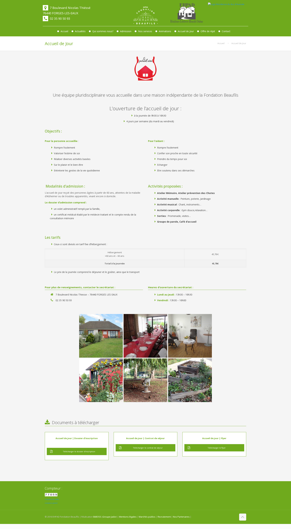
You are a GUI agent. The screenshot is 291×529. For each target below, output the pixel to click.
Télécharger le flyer (217, 448)
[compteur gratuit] (51, 495)
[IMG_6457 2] (145, 380)
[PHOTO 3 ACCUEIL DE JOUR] (101, 336)
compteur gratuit (51, 503)
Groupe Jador (109, 516)
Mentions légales (128, 516)
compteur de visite (52, 499)
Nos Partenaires (181, 516)
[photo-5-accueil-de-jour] (190, 336)
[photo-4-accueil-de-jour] (145, 336)
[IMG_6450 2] (190, 380)
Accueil (220, 43)
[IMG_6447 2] (101, 380)
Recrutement (164, 516)
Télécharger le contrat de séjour (148, 448)
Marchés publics (147, 516)
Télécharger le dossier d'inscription (79, 451)
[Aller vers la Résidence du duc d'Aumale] (227, 13)
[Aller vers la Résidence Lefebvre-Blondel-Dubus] (186, 13)
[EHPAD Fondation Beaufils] (145, 16)
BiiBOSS (97, 516)
